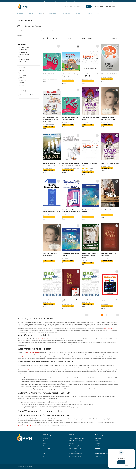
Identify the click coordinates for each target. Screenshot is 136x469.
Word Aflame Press (109, 329)
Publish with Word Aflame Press (76, 438)
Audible (105, 1)
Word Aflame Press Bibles (33, 352)
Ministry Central (79, 1)
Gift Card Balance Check (75, 456)
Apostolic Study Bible (44, 339)
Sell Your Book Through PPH (75, 441)
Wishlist (115, 1)
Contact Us (98, 438)
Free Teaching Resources (75, 448)
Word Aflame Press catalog (31, 370)
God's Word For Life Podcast (76, 454)
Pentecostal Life (52, 1)
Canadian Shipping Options (75, 446)
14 (108, 315)
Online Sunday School (74, 451)
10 (95, 315)
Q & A (96, 441)
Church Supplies (47, 448)
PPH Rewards (98, 456)
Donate (110, 1)
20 (114, 315)
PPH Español (44, 1)
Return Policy (72, 443)
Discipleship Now (88, 1)
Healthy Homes (71, 1)
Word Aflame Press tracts (25, 357)
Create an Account (110, 7)
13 (105, 315)
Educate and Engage (97, 1)
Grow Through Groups (61, 1)
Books (44, 441)
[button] (58, 46)
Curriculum (45, 438)
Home (38, 1)
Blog (44, 456)
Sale (44, 454)
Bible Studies (46, 446)
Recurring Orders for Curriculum (102, 454)
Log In (101, 7)
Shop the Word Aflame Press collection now (29, 426)
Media (44, 451)
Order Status (98, 443)
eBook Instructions (99, 446)
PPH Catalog (98, 448)
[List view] (70, 39)
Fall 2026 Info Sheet (100, 451)
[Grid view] (68, 39)
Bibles (44, 443)
